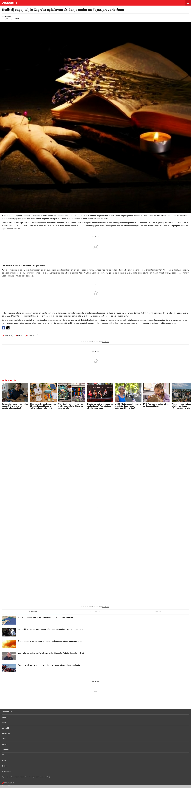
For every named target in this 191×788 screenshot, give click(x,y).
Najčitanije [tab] (95, 612)
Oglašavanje (6, 777)
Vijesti (5, 717)
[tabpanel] (95, 645)
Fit (3, 755)
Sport (4, 723)
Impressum (35, 777)
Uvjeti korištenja (45, 777)
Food (4, 739)
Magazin (6, 728)
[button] (188, 3)
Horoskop (6, 771)
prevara (19, 335)
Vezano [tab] (158, 612)
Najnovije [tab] (33, 612)
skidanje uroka (31, 335)
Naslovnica (7, 712)
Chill (4, 766)
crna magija (7, 335)
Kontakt (27, 777)
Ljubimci (5, 750)
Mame (4, 744)
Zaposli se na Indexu (17, 777)
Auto (4, 760)
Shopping (6, 733)
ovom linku (105, 342)
